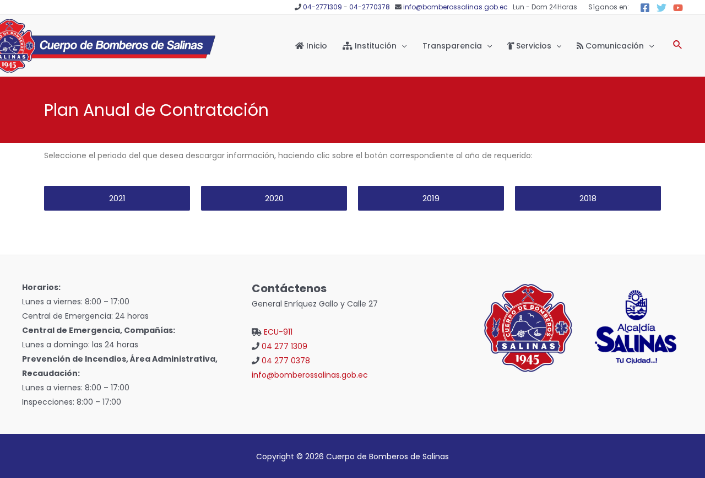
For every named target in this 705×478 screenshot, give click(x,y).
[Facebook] (645, 8)
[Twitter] (661, 8)
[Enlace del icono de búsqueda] (678, 45)
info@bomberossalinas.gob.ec (455, 7)
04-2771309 (322, 7)
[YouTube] (678, 8)
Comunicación (613, 45)
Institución (374, 45)
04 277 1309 (284, 346)
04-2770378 (369, 7)
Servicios (532, 45)
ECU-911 (278, 331)
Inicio (315, 45)
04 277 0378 (286, 360)
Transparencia (452, 45)
